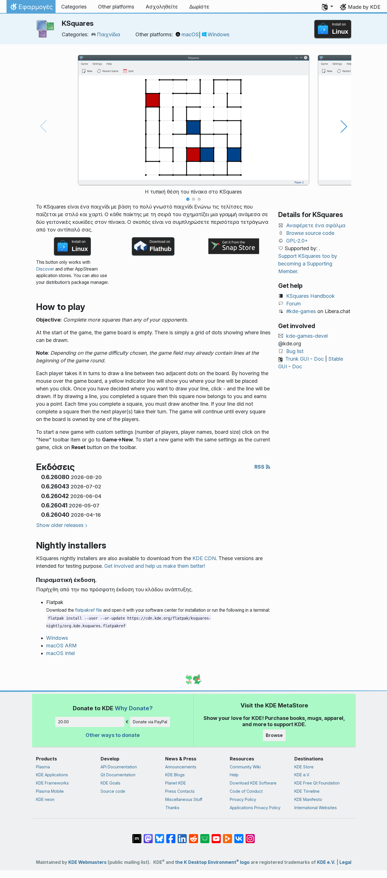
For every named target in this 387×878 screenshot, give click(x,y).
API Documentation (119, 766)
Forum (293, 304)
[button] (327, 7)
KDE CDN (204, 558)
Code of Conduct (246, 791)
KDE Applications (52, 774)
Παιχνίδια (108, 34)
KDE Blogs (175, 774)
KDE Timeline (307, 791)
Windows (218, 34)
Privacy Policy (243, 799)
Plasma (43, 766)
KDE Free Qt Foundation (317, 783)
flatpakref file (88, 610)
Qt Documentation (118, 774)
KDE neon (45, 799)
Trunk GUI (297, 359)
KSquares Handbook (310, 296)
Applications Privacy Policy (255, 807)
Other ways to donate (113, 735)
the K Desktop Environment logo (212, 862)
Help (234, 774)
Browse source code (310, 233)
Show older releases (60, 525)
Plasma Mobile (50, 791)
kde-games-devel (307, 336)
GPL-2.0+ (297, 241)
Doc (319, 359)
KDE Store (304, 766)
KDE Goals (110, 783)
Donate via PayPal (150, 721)
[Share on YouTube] (216, 835)
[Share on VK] (238, 835)
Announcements (180, 766)
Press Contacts (180, 791)
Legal (345, 862)
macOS (190, 34)
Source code (113, 791)
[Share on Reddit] (193, 835)
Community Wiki (245, 766)
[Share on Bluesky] (159, 835)
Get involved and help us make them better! (154, 566)
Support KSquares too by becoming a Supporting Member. (307, 263)
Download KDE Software (253, 783)
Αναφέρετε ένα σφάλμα (315, 225)
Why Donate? (134, 708)
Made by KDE (364, 7)
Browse (274, 735)
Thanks (172, 807)
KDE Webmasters (87, 862)
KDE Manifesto (308, 799)
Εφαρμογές (31, 8)
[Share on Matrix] (136, 835)
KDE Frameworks (52, 783)
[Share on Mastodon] (148, 835)
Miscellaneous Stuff (183, 799)
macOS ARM (61, 646)
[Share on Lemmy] (204, 835)
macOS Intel (60, 653)
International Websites (315, 807)
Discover (45, 269)
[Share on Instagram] (250, 835)
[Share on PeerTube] (227, 835)
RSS (259, 467)
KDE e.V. (302, 774)
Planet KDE (175, 783)
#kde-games (301, 311)
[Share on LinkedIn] (182, 835)
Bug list (294, 351)
